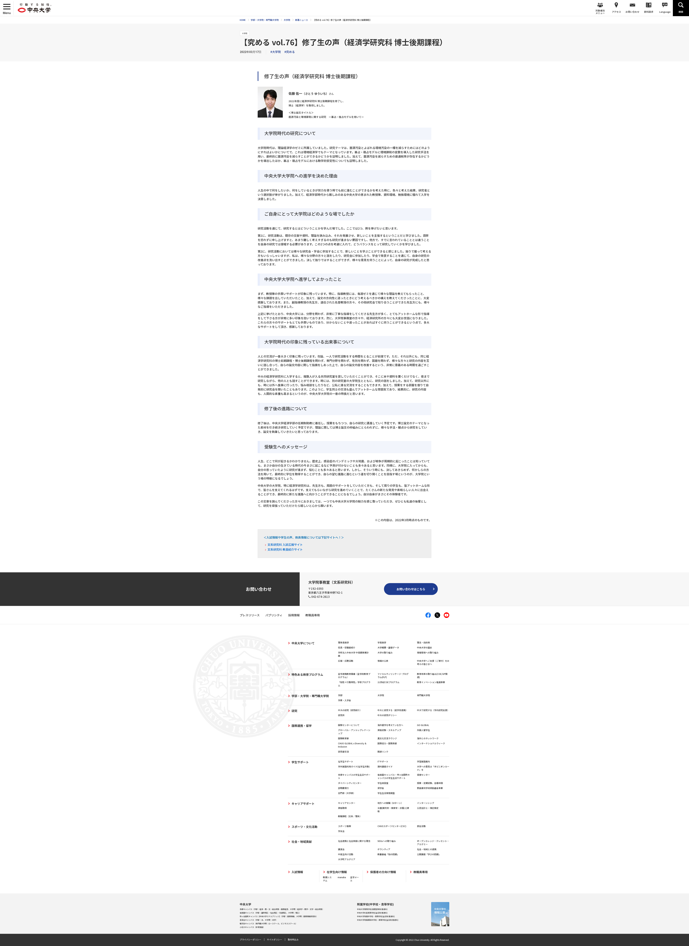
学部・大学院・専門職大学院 (310, 696)
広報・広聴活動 (345, 660)
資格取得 (342, 807)
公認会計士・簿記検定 (428, 807)
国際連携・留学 (302, 725)
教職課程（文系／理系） (350, 816)
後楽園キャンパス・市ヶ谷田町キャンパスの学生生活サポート (394, 776)
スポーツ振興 (344, 826)
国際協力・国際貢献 (387, 743)
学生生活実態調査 (386, 793)
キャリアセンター (346, 802)
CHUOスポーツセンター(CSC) (392, 826)
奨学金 (381, 787)
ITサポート (383, 761)
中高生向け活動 (345, 854)
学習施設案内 (423, 761)
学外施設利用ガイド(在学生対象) (354, 766)
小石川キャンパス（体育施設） (252, 927)
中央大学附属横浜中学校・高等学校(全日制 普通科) (377, 920)
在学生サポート (345, 761)
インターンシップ (425, 802)
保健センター (423, 774)
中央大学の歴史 (424, 647)
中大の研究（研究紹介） (350, 710)
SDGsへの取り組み (387, 840)
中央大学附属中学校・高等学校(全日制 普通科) (376, 916)
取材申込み (293, 939)
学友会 (341, 831)
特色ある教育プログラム (307, 674)
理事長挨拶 (343, 642)
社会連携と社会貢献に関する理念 (354, 840)
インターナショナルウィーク (431, 743)
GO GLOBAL (423, 725)
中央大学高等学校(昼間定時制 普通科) (372, 909)
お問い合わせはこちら (411, 589)
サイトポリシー (274, 939)
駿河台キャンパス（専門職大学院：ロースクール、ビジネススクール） (268, 923)
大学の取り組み (385, 652)
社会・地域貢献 (302, 841)
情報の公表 (383, 660)
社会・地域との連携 (426, 849)
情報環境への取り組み (428, 652)
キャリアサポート (303, 803)
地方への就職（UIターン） (390, 802)
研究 (294, 711)
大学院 (381, 695)
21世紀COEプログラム (388, 682)
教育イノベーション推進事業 (431, 682)
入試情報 (297, 872)
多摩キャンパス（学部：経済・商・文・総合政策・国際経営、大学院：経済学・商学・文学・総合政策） (282, 909)
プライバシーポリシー (250, 939)
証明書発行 (343, 787)
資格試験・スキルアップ (389, 730)
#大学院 (275, 52)
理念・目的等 (423, 642)
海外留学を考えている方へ (390, 725)
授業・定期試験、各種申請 (430, 782)
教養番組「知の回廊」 (388, 854)
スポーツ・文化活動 (304, 826)
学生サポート (300, 762)
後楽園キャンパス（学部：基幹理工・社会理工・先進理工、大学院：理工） (270, 912)
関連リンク (383, 751)
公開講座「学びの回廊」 (429, 854)
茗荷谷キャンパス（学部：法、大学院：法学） (258, 920)
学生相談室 (383, 782)
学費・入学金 (344, 700)
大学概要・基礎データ (388, 647)
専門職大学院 (423, 695)
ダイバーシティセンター (350, 782)
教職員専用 (420, 872)
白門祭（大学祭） (346, 793)
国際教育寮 (343, 738)
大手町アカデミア (346, 859)
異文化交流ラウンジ (387, 738)
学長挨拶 (382, 642)
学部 (340, 695)
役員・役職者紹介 (346, 647)
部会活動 (421, 826)
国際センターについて (349, 725)
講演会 (341, 849)
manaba (342, 877)
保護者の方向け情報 (383, 872)
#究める (289, 52)
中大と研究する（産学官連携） (393, 710)
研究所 (341, 715)
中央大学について (303, 643)
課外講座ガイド (385, 766)
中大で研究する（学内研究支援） (433, 710)
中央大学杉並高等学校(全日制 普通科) (372, 912)
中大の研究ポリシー (387, 715)
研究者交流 (343, 751)
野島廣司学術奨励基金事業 (430, 787)
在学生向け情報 (337, 872)
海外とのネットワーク (428, 738)
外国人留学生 (423, 730)
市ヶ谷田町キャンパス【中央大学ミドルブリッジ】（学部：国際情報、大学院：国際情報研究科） (279, 916)
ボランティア (384, 849)
